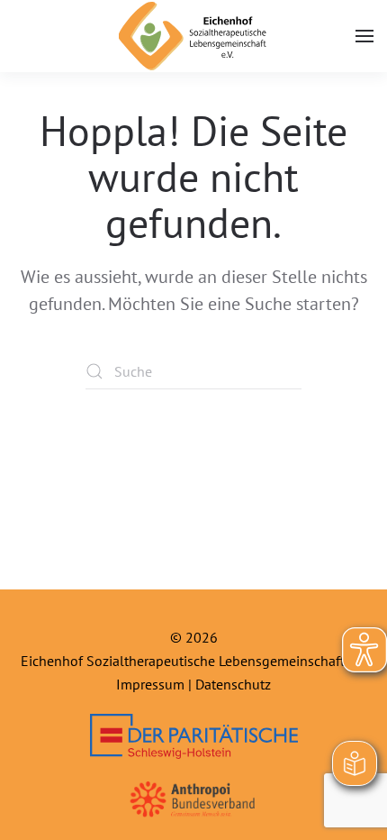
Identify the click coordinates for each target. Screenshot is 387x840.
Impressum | (155, 684)
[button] (365, 36)
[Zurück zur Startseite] (194, 36)
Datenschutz (233, 684)
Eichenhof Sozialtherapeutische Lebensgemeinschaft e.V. (193, 661)
